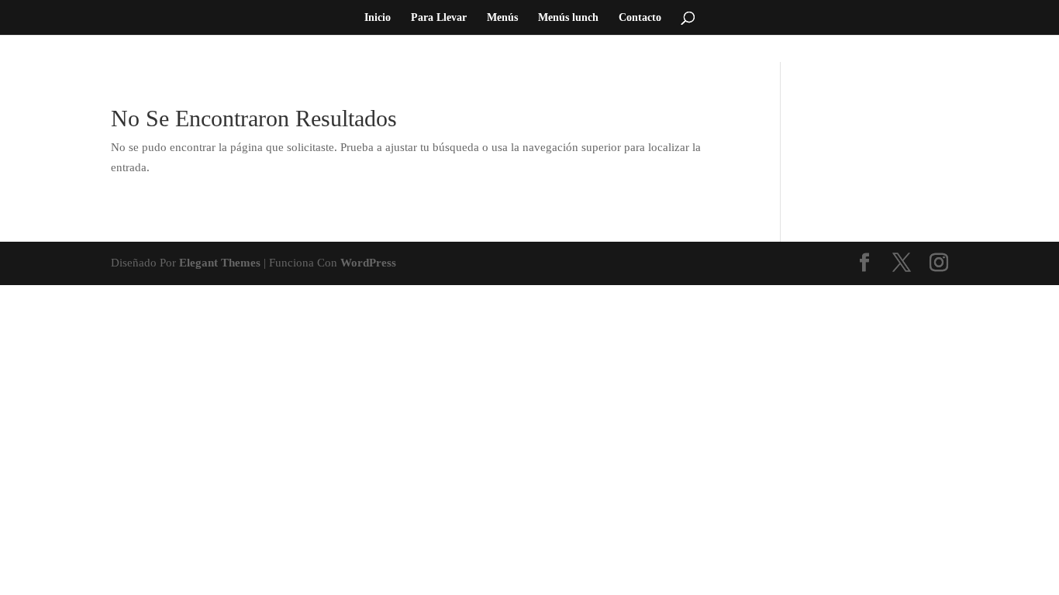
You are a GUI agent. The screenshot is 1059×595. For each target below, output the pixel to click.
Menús (502, 17)
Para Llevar (439, 17)
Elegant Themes (219, 262)
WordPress (368, 262)
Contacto (640, 17)
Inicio (377, 17)
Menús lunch (568, 17)
